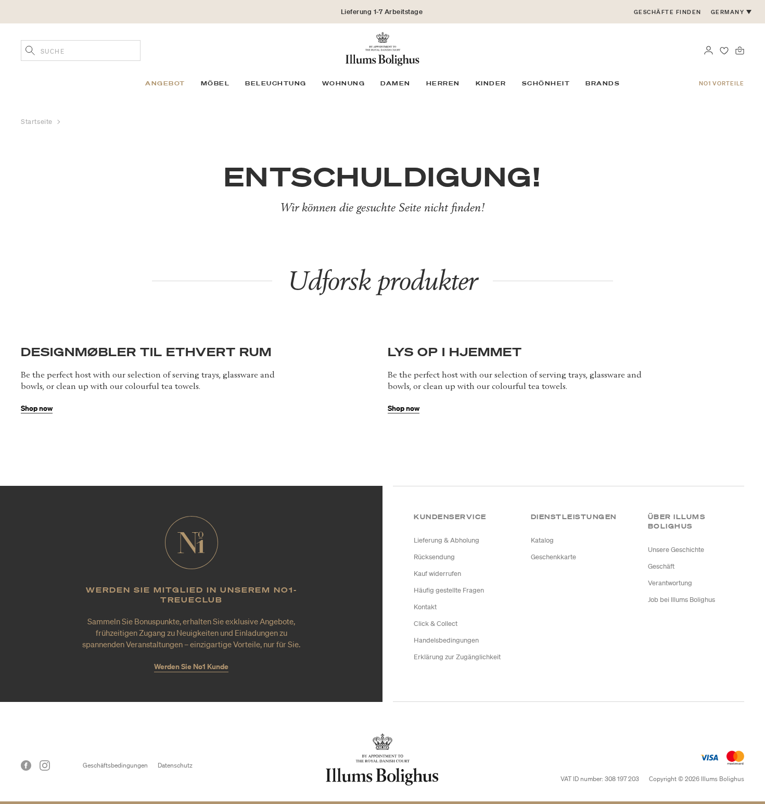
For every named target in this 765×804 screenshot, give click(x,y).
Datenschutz (175, 765)
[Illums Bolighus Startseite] (382, 48)
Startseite (38, 121)
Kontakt (425, 606)
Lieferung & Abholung (446, 540)
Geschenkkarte (553, 556)
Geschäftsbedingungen (115, 765)
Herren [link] (443, 83)
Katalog (542, 540)
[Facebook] (26, 765)
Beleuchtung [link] (276, 83)
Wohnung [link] (343, 83)
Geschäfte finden (668, 12)
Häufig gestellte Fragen (449, 590)
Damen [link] (395, 83)
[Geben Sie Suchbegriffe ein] (30, 51)
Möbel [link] (215, 83)
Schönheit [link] (546, 83)
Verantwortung (670, 583)
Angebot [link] (165, 83)
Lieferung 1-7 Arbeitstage (382, 11)
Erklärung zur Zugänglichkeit (457, 656)
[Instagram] (45, 765)
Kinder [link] (491, 83)
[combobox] (81, 50)
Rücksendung (434, 556)
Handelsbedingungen (446, 640)
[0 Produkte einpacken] (739, 49)
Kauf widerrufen (437, 573)
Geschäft (661, 566)
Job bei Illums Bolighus (681, 599)
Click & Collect (435, 623)
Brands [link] (602, 83)
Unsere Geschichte (676, 549)
